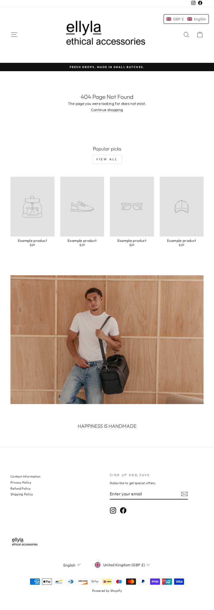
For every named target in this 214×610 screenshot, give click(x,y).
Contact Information (25, 476)
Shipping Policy (21, 494)
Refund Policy (20, 488)
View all (107, 159)
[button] (186, 19)
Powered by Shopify (107, 591)
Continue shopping (107, 109)
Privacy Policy (20, 482)
